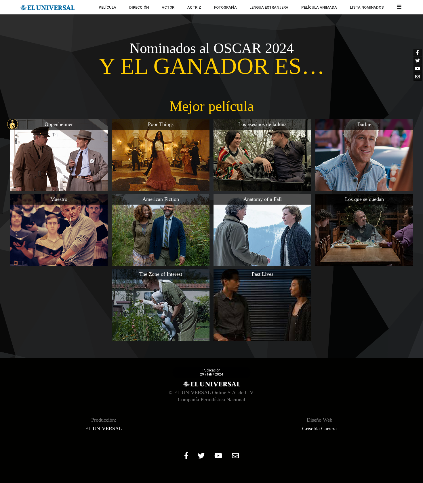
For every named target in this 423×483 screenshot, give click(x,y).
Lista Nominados (367, 7)
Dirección (139, 7)
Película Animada (319, 7)
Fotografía (225, 7)
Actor (168, 7)
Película (107, 7)
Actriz (194, 7)
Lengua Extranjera (268, 7)
